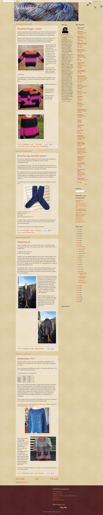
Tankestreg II (23, 241)
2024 (78, 231)
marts (80, 266)
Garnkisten (32, 405)
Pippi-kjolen (20, 464)
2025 (78, 229)
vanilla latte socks (30, 232)
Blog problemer (80, 159)
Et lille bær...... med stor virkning (81, 45)
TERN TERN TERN (81, 71)
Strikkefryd (27, 7)
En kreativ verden (81, 148)
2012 (78, 297)
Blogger (58, 511)
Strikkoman (80, 31)
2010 (78, 301)
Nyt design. (79, 121)
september (81, 253)
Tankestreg (50, 269)
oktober (80, 251)
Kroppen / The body (81, 32)
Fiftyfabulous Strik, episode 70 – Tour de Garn (82, 57)
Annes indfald (80, 62)
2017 (78, 285)
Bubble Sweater (80, 144)
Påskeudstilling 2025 (82, 51)
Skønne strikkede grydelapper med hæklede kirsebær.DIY (82, 151)
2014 (78, 292)
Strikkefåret (80, 96)
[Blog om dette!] (47, 144)
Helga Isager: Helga (81, 110)
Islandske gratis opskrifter (79, 201)
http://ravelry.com (80, 219)
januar (80, 271)
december (81, 246)
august (80, 255)
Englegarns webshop (57, 493)
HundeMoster (80, 125)
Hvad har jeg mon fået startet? (31, 155)
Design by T (80, 135)
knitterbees (80, 114)
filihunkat (79, 103)
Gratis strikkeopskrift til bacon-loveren (82, 87)
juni (79, 260)
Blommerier (80, 130)
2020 (78, 240)
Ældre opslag (54, 479)
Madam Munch (81, 27)
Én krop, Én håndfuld (82, 92)
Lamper (30, 404)
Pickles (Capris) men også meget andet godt (81, 210)
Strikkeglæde (66, 34)
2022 (78, 236)
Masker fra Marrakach (39, 404)
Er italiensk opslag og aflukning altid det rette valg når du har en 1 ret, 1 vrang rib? (82, 79)
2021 (78, 238)
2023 (78, 233)
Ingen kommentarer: (39, 348)
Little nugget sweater (34, 146)
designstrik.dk (80, 49)
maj (80, 262)
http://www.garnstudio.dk (58, 499)
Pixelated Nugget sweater (29, 28)
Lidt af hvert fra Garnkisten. (81, 157)
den (18, 469)
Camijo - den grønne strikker (81, 143)
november (81, 249)
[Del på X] (48, 144)
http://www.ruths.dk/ (80, 204)
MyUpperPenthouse (82, 43)
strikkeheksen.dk (81, 109)
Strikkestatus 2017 (26, 358)
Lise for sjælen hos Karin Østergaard (81, 137)
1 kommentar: (38, 230)
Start (37, 479)
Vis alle (86, 184)
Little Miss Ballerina (81, 116)
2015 (78, 290)
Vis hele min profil (66, 101)
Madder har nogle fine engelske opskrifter (81, 215)
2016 (78, 288)
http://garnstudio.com (81, 222)
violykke (79, 120)
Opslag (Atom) (25, 482)
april (80, 264)
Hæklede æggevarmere (80, 98)
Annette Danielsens (22, 404)
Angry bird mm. (79, 212)
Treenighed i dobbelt (32, 268)
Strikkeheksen (80, 178)
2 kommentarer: (38, 144)
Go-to (78, 131)
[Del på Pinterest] (51, 144)
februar (80, 269)
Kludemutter (80, 36)
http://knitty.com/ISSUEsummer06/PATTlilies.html (64, 495)
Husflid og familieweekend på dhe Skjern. (81, 65)
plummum (79, 84)
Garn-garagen (79, 217)
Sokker (23, 232)
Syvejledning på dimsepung (80, 105)
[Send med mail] (45, 144)
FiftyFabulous (80, 55)
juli (79, 258)
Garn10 (31, 216)
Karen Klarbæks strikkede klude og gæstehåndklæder (81, 173)
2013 (78, 294)
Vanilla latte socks (26, 212)
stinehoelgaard (81, 70)
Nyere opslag (20, 479)
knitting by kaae (81, 75)
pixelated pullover (44, 146)
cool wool (27, 146)
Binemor (79, 91)
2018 (23, 146)
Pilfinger (79, 126)
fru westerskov (81, 163)
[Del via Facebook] (50, 144)
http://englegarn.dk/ (57, 491)
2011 (78, 299)
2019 (78, 242)
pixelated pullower (21, 41)
